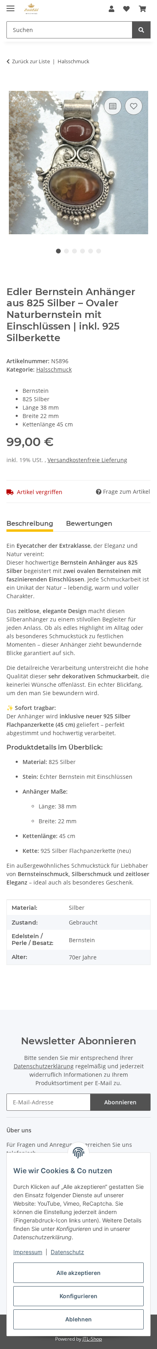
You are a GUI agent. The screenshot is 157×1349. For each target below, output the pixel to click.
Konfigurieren (78, 1296)
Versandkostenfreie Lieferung (87, 460)
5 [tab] (90, 251)
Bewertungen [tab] (89, 523)
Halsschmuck (54, 369)
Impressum (27, 1251)
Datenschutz (67, 1251)
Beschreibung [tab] (29, 523)
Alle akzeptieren (78, 1272)
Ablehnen (78, 1319)
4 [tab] (82, 251)
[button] (111, 9)
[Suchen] (141, 29)
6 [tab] (98, 251)
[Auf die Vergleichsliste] (113, 106)
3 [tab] (74, 251)
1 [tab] (58, 251)
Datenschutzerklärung (44, 1066)
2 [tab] (66, 251)
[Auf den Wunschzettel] (134, 106)
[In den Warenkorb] (12, 86)
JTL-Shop (92, 1338)
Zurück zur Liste (31, 61)
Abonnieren (120, 1102)
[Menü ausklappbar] (10, 5)
